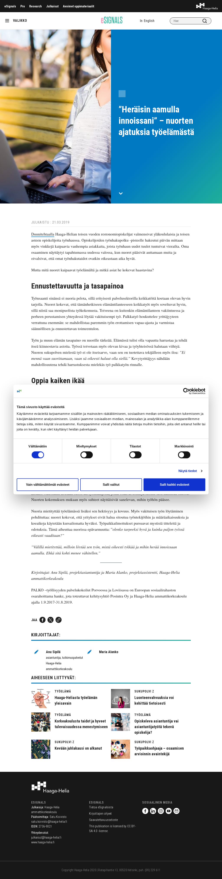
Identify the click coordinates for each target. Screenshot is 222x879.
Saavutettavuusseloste (103, 820)
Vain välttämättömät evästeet (47, 484)
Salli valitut (111, 484)
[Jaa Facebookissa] (42, 620)
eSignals (10, 6)
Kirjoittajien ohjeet (100, 813)
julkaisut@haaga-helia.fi (46, 837)
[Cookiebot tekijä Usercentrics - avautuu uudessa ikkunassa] (186, 391)
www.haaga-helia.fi (43, 842)
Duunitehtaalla (42, 234)
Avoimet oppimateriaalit (78, 6)
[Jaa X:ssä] (50, 620)
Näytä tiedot (187, 471)
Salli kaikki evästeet (174, 484)
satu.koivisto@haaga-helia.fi (49, 821)
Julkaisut (52, 6)
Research (35, 6)
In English (147, 21)
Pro (22, 6)
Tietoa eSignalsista (101, 807)
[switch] (86, 454)
